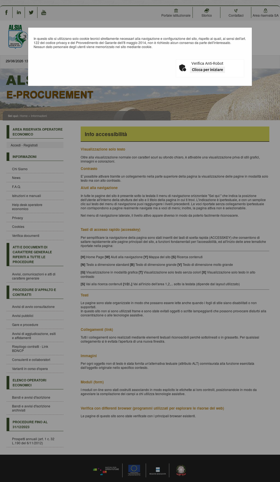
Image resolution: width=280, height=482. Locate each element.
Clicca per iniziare (207, 69)
